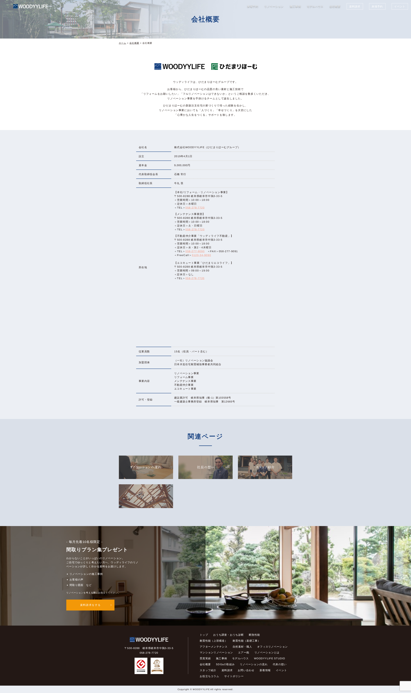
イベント (281, 670)
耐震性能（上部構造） (213, 640)
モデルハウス (240, 658)
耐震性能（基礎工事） (246, 640)
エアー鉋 (243, 652)
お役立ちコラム (209, 676)
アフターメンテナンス (213, 646)
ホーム (122, 43)
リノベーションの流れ (254, 664)
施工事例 (221, 658)
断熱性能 (254, 634)
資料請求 (227, 670)
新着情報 (265, 670)
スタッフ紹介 (208, 670)
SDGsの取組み (225, 664)
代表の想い (280, 664)
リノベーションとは (266, 652)
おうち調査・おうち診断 (228, 634)
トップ (204, 634)
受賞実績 (205, 658)
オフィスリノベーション (272, 646)
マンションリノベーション (216, 652)
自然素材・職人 (242, 646)
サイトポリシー (234, 676)
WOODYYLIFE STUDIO (269, 658)
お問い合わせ (246, 670)
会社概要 (134, 43)
